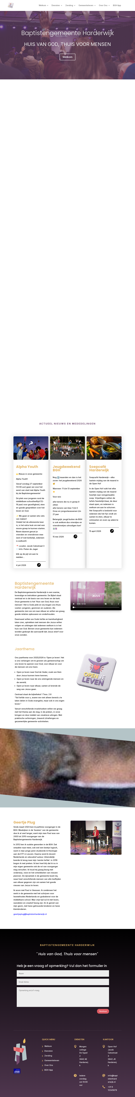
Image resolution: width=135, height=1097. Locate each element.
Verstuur (103, 1011)
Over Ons (103, 5)
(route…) (45, 152)
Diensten (56, 5)
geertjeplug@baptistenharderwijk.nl (30, 914)
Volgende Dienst (25, 129)
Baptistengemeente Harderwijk (67, 33)
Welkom (42, 5)
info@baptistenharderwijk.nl (113, 1078)
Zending (69, 5)
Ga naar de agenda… (52, 163)
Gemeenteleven (86, 5)
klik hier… (54, 158)
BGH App (117, 5)
